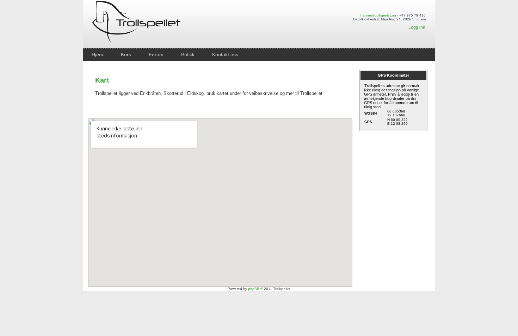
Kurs (126, 54)
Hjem (97, 54)
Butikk (188, 54)
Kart (102, 80)
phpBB (253, 289)
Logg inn (416, 27)
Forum (156, 54)
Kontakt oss (225, 54)
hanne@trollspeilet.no (378, 15)
